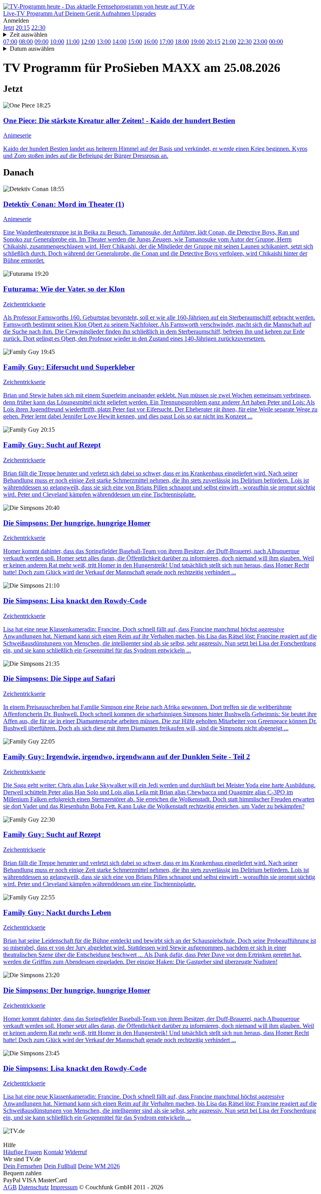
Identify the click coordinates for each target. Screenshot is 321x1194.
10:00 (57, 41)
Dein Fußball (60, 1166)
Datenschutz (33, 1187)
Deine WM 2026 (99, 1166)
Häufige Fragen (22, 1152)
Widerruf (76, 1152)
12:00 (88, 41)
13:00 (104, 41)
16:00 (151, 41)
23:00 (260, 41)
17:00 (166, 41)
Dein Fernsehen (22, 1166)
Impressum (64, 1187)
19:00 (198, 41)
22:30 (38, 27)
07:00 (10, 41)
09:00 (41, 41)
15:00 (135, 41)
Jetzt (8, 27)
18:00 (182, 41)
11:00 (72, 41)
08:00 (26, 41)
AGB (10, 1187)
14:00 (119, 41)
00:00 (276, 41)
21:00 (229, 41)
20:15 (23, 27)
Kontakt (53, 1152)
